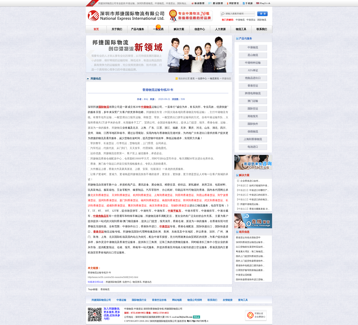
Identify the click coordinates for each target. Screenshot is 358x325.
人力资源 (220, 29)
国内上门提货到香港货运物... (250, 256)
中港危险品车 (101, 216)
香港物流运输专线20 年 (99, 272)
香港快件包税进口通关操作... (250, 265)
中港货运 (250, 19)
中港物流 (240, 19)
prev (90, 55)
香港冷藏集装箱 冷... (259, 209)
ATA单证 (253, 70)
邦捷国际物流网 (113, 282)
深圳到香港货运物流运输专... (250, 242)
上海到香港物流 (253, 139)
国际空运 (253, 108)
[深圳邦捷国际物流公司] (126, 15)
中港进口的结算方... (259, 195)
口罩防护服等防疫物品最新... (250, 270)
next (227, 55)
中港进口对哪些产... (259, 190)
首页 (96, 29)
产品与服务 (137, 29)
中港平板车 (174, 210)
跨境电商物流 (253, 93)
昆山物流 (253, 55)
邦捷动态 (147, 282)
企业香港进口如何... (250, 181)
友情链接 (228, 300)
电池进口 (253, 146)
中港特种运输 (253, 62)
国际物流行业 (139, 300)
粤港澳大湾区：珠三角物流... (250, 251)
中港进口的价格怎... (259, 199)
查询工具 (243, 300)
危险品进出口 (253, 78)
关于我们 (117, 29)
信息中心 (199, 29)
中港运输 (121, 300)
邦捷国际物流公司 (101, 300)
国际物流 (261, 19)
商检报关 (253, 116)
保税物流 (253, 131)
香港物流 (105, 289)
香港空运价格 (159, 300)
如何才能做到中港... (259, 185)
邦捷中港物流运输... (250, 204)
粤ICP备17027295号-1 (197, 321)
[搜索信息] (262, 13)
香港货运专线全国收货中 (248, 237)
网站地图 (177, 300)
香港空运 (98, 231)
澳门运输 (253, 101)
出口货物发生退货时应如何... (250, 247)
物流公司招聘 (194, 300)
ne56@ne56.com (184, 317)
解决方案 (179, 29)
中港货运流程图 (244, 275)
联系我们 (262, 29)
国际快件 (253, 124)
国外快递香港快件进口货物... (250, 279)
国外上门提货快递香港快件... (250, 261)
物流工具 (241, 29)
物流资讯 (214, 78)
